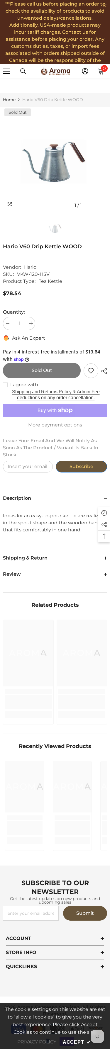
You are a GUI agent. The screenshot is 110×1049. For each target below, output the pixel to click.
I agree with (24, 384)
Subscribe (81, 466)
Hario (30, 267)
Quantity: (14, 312)
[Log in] (85, 71)
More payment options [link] (55, 425)
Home (9, 99)
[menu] (6, 71)
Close (105, 6)
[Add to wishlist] (91, 370)
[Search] (23, 71)
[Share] (102, 371)
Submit (85, 913)
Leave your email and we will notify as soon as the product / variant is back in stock (50, 448)
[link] (28, 702)
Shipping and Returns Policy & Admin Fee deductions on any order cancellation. (56, 394)
